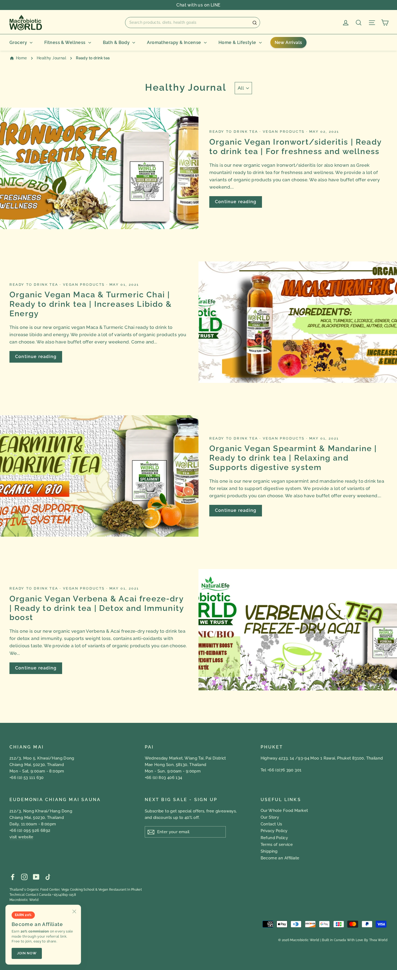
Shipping (269, 851)
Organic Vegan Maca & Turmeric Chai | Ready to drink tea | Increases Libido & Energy (90, 304)
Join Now (26, 953)
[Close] (74, 911)
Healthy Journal (51, 58)
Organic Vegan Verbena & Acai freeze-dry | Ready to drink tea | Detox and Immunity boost (96, 608)
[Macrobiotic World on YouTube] (36, 876)
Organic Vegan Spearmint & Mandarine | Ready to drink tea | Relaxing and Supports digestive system (293, 458)
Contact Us (271, 824)
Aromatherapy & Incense (174, 42)
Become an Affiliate (280, 858)
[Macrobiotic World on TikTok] (48, 876)
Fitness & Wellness (65, 42)
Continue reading (235, 201)
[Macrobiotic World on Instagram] (24, 876)
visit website (21, 837)
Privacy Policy (274, 830)
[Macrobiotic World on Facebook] (12, 876)
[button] (192, 22)
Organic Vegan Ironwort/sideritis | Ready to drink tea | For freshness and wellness (295, 146)
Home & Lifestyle (237, 42)
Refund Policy (274, 837)
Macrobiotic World (24, 900)
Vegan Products (284, 132)
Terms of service (277, 844)
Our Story (270, 817)
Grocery (18, 42)
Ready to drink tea (234, 132)
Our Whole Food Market (284, 810)
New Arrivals (288, 42)
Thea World (378, 940)
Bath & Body (116, 42)
